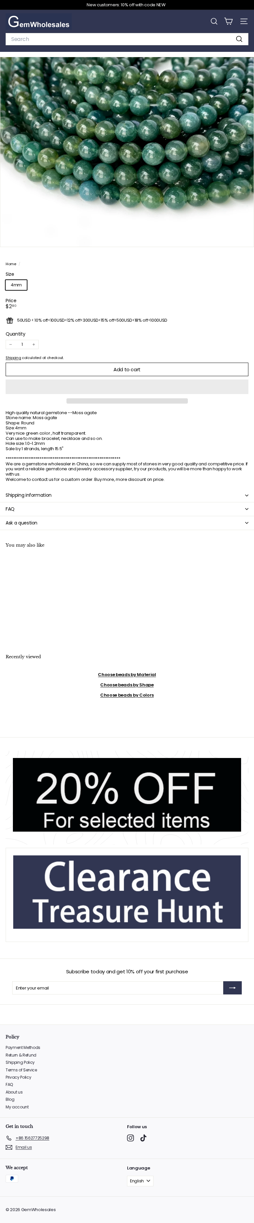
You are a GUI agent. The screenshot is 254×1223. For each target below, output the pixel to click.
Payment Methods (23, 1047)
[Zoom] (244, 237)
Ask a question (21, 523)
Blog (10, 1099)
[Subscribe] (232, 987)
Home (11, 264)
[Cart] (228, 21)
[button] (127, 386)
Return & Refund (21, 1055)
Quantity (15, 334)
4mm (16, 285)
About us (14, 1092)
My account (17, 1107)
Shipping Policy (20, 1062)
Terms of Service (21, 1070)
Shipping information (29, 495)
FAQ (10, 509)
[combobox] (127, 39)
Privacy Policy (18, 1077)
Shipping (13, 357)
